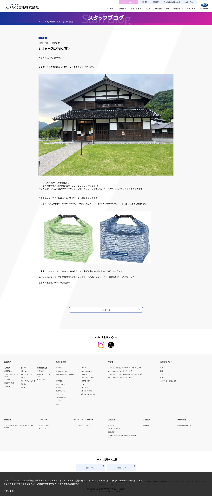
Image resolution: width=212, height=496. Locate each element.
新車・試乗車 (61, 362)
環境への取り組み (114, 429)
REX (57, 404)
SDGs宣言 (111, 432)
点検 (161, 368)
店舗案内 (7, 362)
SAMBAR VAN (85, 387)
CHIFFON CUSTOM (87, 377)
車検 (161, 371)
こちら (76, 483)
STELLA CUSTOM (86, 371)
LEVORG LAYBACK (62, 371)
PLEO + (83, 384)
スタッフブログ (50, 22)
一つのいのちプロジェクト (129, 2)
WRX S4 (58, 377)
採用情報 (156, 2)
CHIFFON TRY (85, 381)
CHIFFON (84, 374)
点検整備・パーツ (166, 362)
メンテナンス (164, 374)
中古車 (110, 362)
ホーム (41, 22)
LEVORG (59, 368)
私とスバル (42, 429)
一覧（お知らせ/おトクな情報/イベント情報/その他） (19, 426)
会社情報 (144, 2)
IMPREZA (59, 381)
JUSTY (58, 401)
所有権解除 (181, 419)
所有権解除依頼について (172, 2)
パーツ (162, 377)
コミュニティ (43, 419)
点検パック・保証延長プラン (169, 381)
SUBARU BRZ (60, 391)
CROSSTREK (60, 384)
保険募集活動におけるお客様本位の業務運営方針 (123, 436)
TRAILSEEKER (61, 397)
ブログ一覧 (106, 309)
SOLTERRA (59, 394)
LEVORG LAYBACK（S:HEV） (65, 374)
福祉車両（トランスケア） (89, 394)
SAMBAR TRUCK (86, 391)
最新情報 (7, 419)
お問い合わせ (189, 2)
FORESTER (60, 387)
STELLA (83, 368)
